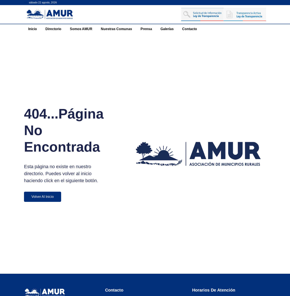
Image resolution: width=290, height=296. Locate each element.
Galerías (167, 29)
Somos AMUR (81, 29)
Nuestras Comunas (116, 29)
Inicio (32, 29)
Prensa (146, 29)
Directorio (53, 29)
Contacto (189, 29)
